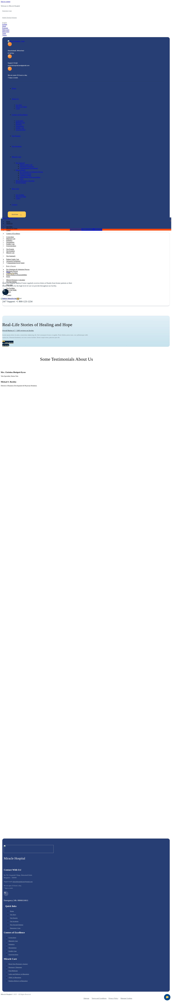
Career (8, 230)
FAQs (8, 276)
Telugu (4, 35)
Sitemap (86, 998)
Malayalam (5, 30)
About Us (9, 223)
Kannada (5, 28)
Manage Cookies (126, 998)
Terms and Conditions (99, 998)
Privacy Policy (113, 998)
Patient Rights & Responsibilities (16, 275)
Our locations (10, 251)
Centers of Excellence (13, 233)
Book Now (17, 214)
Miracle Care (10, 253)
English (4, 24)
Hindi (4, 26)
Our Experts (10, 249)
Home (8, 222)
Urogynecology (11, 246)
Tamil (4, 33)
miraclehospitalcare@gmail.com (23, 881)
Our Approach (10, 256)
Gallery (8, 292)
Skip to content (5, 1)
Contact (8, 295)
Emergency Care (7, 11)
